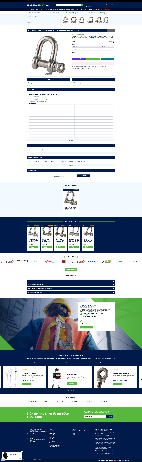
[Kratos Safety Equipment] (106, 261)
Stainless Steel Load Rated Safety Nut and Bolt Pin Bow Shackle (74, 240)
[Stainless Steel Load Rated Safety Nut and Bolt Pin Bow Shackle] (90, 20)
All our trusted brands (71, 269)
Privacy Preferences (37, 460)
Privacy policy (50, 459)
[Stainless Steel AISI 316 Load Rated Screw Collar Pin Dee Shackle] (66, 20)
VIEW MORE (29, 22)
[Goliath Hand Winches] (64, 261)
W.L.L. (73, 44)
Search (50, 440)
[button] (100, 5)
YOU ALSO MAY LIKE (70, 221)
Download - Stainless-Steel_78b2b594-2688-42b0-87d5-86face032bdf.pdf (46, 149)
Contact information (30, 460)
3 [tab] (71, 390)
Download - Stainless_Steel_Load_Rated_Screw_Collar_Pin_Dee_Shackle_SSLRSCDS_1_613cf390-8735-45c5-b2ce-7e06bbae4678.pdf (58, 161)
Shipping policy (23, 460)
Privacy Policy (52, 437)
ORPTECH (74, 434)
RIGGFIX (73, 433)
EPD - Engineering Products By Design (79, 430)
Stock (112, 42)
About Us (51, 429)
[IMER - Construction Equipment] (121, 261)
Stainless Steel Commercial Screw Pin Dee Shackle (60, 240)
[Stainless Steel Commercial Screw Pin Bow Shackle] (74, 20)
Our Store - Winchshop (53, 444)
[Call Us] (88, 5)
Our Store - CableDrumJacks (54, 445)
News (50, 432)
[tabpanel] (71, 201)
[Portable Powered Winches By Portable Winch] (35, 261)
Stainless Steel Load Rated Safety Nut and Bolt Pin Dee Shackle (88, 240)
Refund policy (45, 459)
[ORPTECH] (7, 261)
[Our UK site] (47, 5)
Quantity (74, 52)
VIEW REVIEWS (26, 384)
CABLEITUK (74, 429)
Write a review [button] (84, 175)
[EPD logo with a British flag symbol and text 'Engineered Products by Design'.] (21, 261)
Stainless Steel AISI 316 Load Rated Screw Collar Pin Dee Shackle (70, 208)
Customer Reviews (53, 434)
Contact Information (53, 433)
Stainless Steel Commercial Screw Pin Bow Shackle (46, 240)
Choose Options (32, 247)
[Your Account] (95, 5)
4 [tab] (73, 390)
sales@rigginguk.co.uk (34, 436)
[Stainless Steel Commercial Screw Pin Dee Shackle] (82, 20)
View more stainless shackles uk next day (80, 68)
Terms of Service (52, 442)
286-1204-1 (112, 30)
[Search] (82, 5)
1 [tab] (68, 390)
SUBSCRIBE (110, 416)
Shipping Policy (52, 441)
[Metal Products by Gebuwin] (92, 262)
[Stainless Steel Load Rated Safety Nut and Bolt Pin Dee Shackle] (98, 20)
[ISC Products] (135, 261)
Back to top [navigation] (71, 140)
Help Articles (51, 430)
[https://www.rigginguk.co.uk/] (36, 5)
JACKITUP (74, 432)
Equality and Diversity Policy (54, 436)
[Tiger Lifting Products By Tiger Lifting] (49, 261)
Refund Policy (52, 438)
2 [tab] (70, 390)
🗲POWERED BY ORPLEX (54, 446)
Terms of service (17, 460)
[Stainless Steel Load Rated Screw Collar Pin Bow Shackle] (106, 20)
